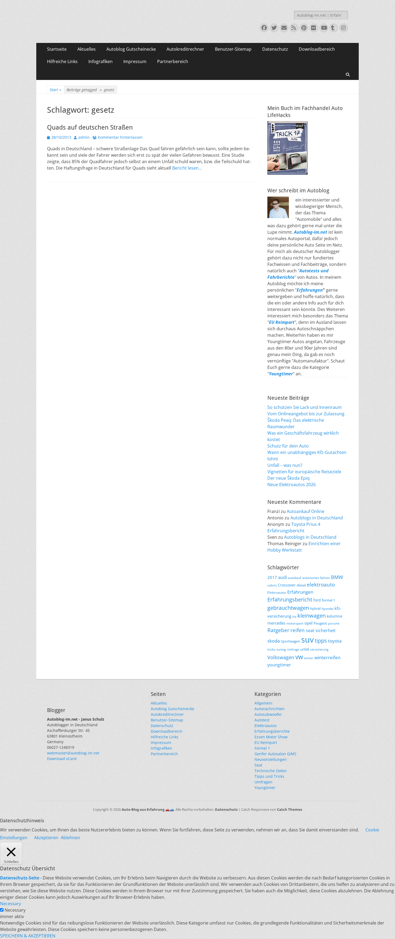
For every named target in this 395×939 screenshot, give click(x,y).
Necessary (15, 910)
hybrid (315, 608)
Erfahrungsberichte (272, 731)
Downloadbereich (317, 49)
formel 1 (328, 600)
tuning (281, 649)
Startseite (57, 49)
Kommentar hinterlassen (120, 137)
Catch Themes (289, 809)
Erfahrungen (310, 290)
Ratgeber (278, 630)
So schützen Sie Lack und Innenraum (304, 407)
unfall (304, 649)
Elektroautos (276, 592)
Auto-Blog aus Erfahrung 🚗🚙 (148, 809)
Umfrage (293, 649)
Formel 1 (262, 748)
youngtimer (279, 665)
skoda (273, 640)
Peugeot (320, 623)
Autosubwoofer (268, 714)
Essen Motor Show (271, 736)
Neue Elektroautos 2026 (291, 484)
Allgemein (263, 703)
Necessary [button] (10, 904)
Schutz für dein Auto (288, 446)
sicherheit (325, 630)
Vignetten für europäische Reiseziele (304, 472)
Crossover (287, 585)
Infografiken (100, 61)
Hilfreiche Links (62, 61)
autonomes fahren (316, 577)
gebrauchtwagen (288, 607)
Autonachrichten (269, 708)
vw (299, 656)
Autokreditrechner (185, 49)
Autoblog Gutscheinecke (131, 49)
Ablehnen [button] (70, 838)
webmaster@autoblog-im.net (73, 752)
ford (317, 600)
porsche (333, 623)
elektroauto (321, 584)
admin (84, 137)
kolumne (334, 616)
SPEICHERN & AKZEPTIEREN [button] (27, 936)
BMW (337, 577)
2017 (272, 577)
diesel (301, 585)
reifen (297, 630)
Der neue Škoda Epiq (288, 478)
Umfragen (263, 781)
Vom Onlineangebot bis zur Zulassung (305, 414)
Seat (258, 765)
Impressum (134, 61)
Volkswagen (280, 657)
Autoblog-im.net (310, 232)
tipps (321, 640)
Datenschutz (275, 49)
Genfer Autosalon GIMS (275, 753)
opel (308, 623)
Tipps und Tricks (269, 776)
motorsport (294, 623)
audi (282, 577)
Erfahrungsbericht (289, 599)
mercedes (276, 623)
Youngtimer (264, 787)
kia (294, 616)
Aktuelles (86, 49)
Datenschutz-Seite (19, 878)
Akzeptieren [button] (46, 838)
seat (310, 630)
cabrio (272, 585)
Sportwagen (290, 641)
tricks (271, 649)
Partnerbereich (172, 61)
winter (308, 658)
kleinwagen (311, 615)
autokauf (294, 577)
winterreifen (327, 657)
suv (307, 639)
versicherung (319, 649)
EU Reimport (265, 742)
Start (55, 89)
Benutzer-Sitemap (233, 49)
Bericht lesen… (187, 168)
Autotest (262, 719)
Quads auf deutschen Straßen (90, 127)
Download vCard (62, 758)
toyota (335, 641)
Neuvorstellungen (270, 759)
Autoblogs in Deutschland (316, 518)
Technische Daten (270, 770)
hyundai (327, 608)
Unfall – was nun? (284, 465)
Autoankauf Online (305, 511)
